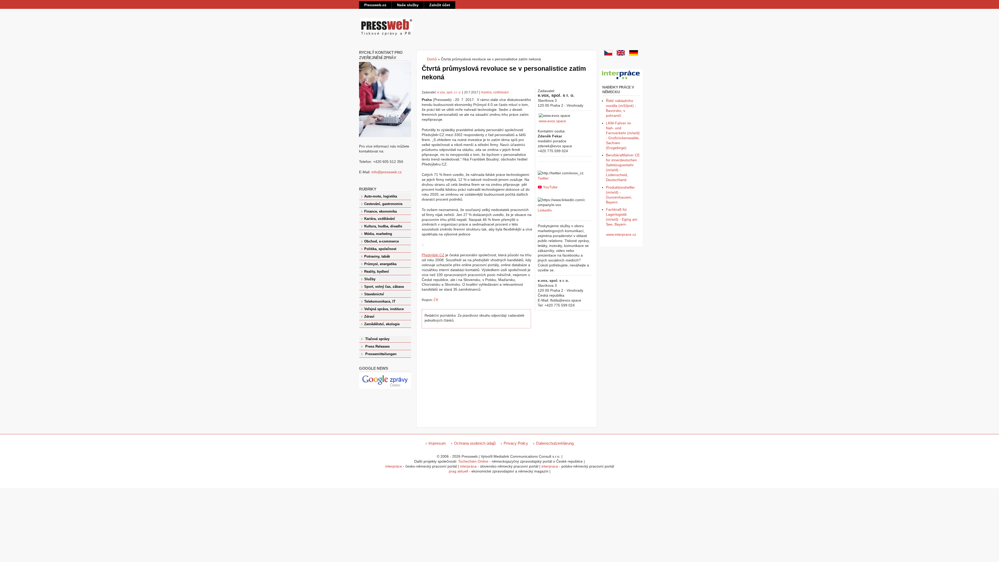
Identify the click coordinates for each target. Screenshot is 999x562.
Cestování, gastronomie (383, 204)
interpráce (393, 466)
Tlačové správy (377, 339)
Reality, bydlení (376, 271)
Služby (369, 279)
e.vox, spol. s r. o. (449, 92)
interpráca (468, 466)
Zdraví (369, 316)
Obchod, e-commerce (381, 241)
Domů (432, 59)
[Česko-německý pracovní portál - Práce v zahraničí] (621, 79)
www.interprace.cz (621, 234)
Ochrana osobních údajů (475, 443)
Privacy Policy (516, 443)
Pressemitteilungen (380, 354)
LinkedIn (545, 210)
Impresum (437, 443)
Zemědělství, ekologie (382, 324)
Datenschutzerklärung (555, 443)
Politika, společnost (380, 249)
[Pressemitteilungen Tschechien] (633, 54)
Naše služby (408, 5)
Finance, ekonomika (380, 211)
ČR (436, 300)
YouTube (550, 187)
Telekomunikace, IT (379, 301)
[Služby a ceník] (608, 54)
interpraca (549, 466)
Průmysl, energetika (380, 264)
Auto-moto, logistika (380, 196)
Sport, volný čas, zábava (384, 287)
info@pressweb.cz (387, 172)
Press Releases (377, 346)
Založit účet (439, 5)
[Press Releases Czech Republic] (621, 54)
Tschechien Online (473, 461)
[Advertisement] (478, 376)
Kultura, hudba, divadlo (383, 226)
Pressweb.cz (375, 5)
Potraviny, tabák (377, 256)
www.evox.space (552, 121)
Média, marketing (378, 234)
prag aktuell (458, 471)
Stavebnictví (374, 294)
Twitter (543, 178)
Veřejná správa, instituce (384, 309)
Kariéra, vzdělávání (495, 92)
